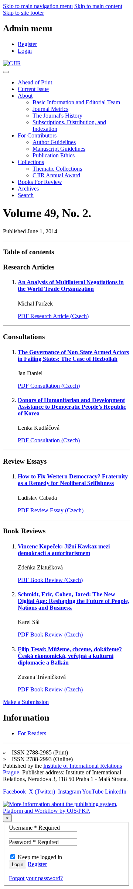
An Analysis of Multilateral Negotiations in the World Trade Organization (71, 285)
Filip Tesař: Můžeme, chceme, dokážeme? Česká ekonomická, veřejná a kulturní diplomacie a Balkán (70, 656)
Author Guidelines (54, 142)
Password (34, 842)
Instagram (69, 791)
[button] (25, 96)
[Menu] (6, 72)
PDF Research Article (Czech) (53, 316)
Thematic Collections (57, 168)
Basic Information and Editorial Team (76, 102)
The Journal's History (57, 115)
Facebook (14, 791)
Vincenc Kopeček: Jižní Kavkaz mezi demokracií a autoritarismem (64, 549)
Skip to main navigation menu (38, 6)
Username (34, 827)
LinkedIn (115, 791)
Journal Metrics (50, 109)
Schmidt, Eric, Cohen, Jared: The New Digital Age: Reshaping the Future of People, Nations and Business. (73, 601)
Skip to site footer (23, 13)
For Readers (32, 733)
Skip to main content (98, 6)
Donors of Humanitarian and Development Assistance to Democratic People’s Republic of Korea (72, 406)
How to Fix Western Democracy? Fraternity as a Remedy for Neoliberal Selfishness (73, 479)
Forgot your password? (36, 878)
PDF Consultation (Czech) (49, 386)
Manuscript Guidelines (59, 149)
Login (17, 864)
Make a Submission (26, 702)
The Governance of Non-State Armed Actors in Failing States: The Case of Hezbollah (73, 355)
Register (37, 864)
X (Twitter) (42, 791)
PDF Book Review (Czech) (50, 580)
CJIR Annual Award (56, 175)
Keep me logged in (40, 857)
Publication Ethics (54, 155)
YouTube (92, 791)
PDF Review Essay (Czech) (50, 510)
